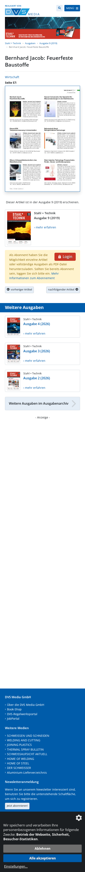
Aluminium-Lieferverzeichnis (27, 772)
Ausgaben (30, 43)
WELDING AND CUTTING (23, 740)
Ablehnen (43, 848)
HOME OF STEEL (18, 763)
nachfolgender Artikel (62, 289)
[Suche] (59, 8)
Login (67, 256)
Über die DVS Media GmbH (25, 705)
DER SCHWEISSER (19, 768)
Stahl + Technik (13, 43)
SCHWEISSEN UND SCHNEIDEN (28, 736)
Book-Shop (14, 709)
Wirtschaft (12, 77)
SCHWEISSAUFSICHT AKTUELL (27, 754)
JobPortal (13, 718)
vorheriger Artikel (20, 289)
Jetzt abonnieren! (17, 805)
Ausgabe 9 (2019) (48, 43)
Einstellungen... (16, 866)
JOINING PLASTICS (19, 745)
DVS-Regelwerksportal (22, 714)
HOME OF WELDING (20, 759)
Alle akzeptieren (42, 858)
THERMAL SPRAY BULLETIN (25, 749)
